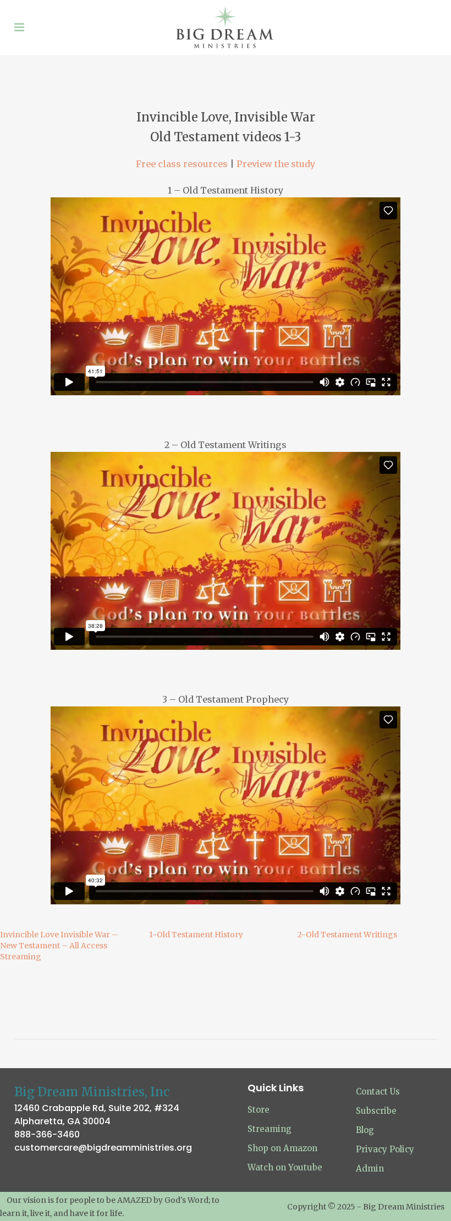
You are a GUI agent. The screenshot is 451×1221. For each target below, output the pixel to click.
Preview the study (276, 163)
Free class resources (182, 163)
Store (259, 1109)
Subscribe (376, 1111)
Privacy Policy (385, 1149)
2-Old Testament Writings (347, 935)
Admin (370, 1168)
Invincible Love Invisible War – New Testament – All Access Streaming (59, 946)
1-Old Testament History (196, 935)
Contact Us (378, 1091)
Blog (365, 1130)
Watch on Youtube (285, 1167)
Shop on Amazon (282, 1148)
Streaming (270, 1129)
